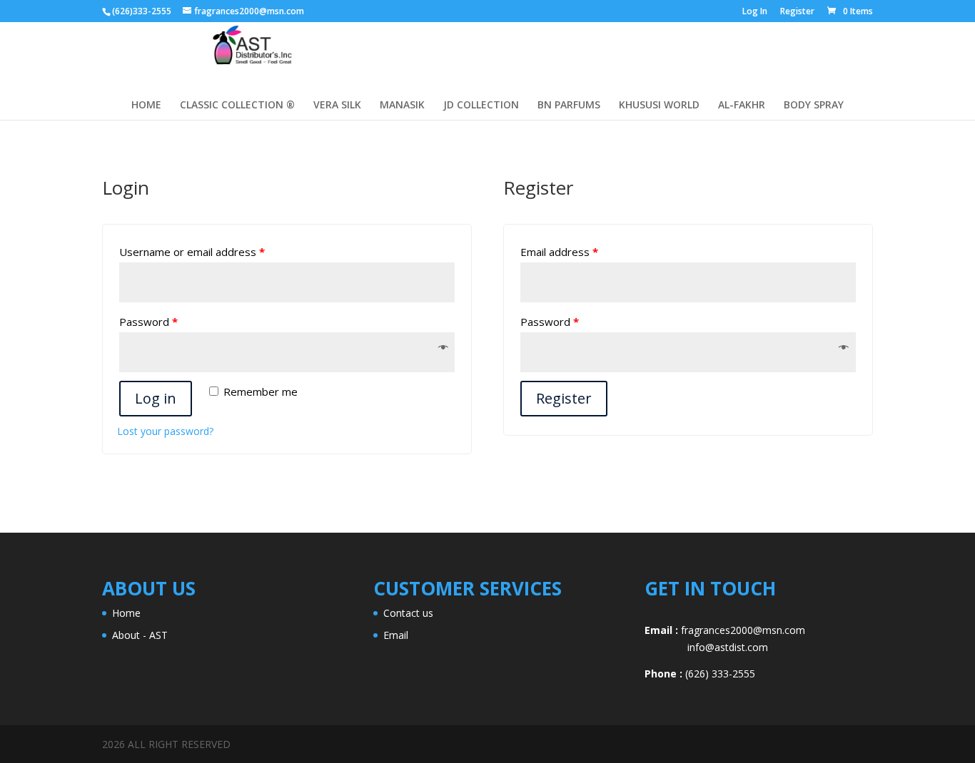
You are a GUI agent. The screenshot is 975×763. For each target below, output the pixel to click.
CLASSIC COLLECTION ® (237, 105)
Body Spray (814, 105)
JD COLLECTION (481, 105)
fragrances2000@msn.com (743, 630)
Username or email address (192, 252)
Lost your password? (165, 431)
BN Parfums (568, 105)
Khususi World (659, 105)
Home (126, 613)
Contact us (408, 613)
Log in (155, 398)
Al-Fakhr (741, 105)
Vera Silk (337, 105)
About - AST (140, 635)
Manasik (402, 105)
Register (797, 12)
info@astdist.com (706, 647)
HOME (146, 105)
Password (148, 321)
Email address (559, 252)
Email (395, 635)
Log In (754, 12)
